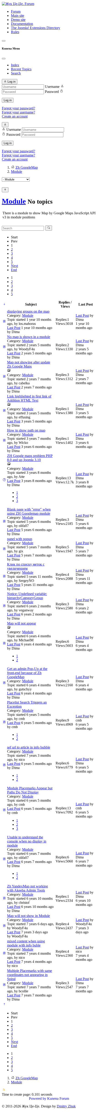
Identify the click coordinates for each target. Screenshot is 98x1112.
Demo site (18, 20)
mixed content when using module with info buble (26, 943)
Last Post (13, 328)
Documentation (22, 24)
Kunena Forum (58, 1098)
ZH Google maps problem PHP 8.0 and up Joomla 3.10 (30, 458)
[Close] (3, 58)
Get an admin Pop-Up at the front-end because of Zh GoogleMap (27, 673)
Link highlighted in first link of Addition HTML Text (29, 398)
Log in (8, 100)
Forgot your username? (18, 112)
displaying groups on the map (28, 311)
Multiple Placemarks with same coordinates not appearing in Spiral (29, 975)
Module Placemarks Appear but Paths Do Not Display (29, 790)
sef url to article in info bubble (28, 747)
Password (52, 92)
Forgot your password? (18, 108)
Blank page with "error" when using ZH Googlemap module (29, 511)
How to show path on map (26, 430)
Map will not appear (21, 623)
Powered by (37, 1098)
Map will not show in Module (28, 916)
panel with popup (19, 539)
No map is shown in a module (28, 337)
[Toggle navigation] (3, 41)
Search (16, 73)
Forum (16, 11)
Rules (15, 32)
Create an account (15, 116)
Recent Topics (21, 69)
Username (52, 87)
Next (14, 266)
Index (15, 65)
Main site (17, 15)
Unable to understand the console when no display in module (26, 841)
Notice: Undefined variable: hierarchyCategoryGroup (27, 596)
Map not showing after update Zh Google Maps (28, 364)
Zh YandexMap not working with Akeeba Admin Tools (27, 888)
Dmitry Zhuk (66, 1106)
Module (14, 201)
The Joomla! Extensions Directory (35, 28)
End (14, 270)
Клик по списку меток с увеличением (25, 566)
